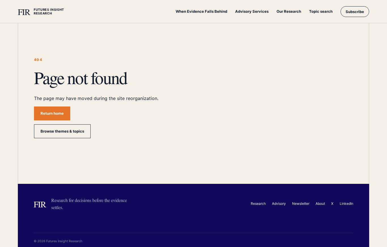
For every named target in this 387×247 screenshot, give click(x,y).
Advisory (279, 203)
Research (258, 203)
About (320, 203)
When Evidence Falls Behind (201, 11)
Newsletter (300, 203)
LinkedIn (346, 203)
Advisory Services (252, 11)
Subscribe (355, 11)
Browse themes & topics (62, 131)
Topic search (321, 11)
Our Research (289, 11)
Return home (52, 113)
